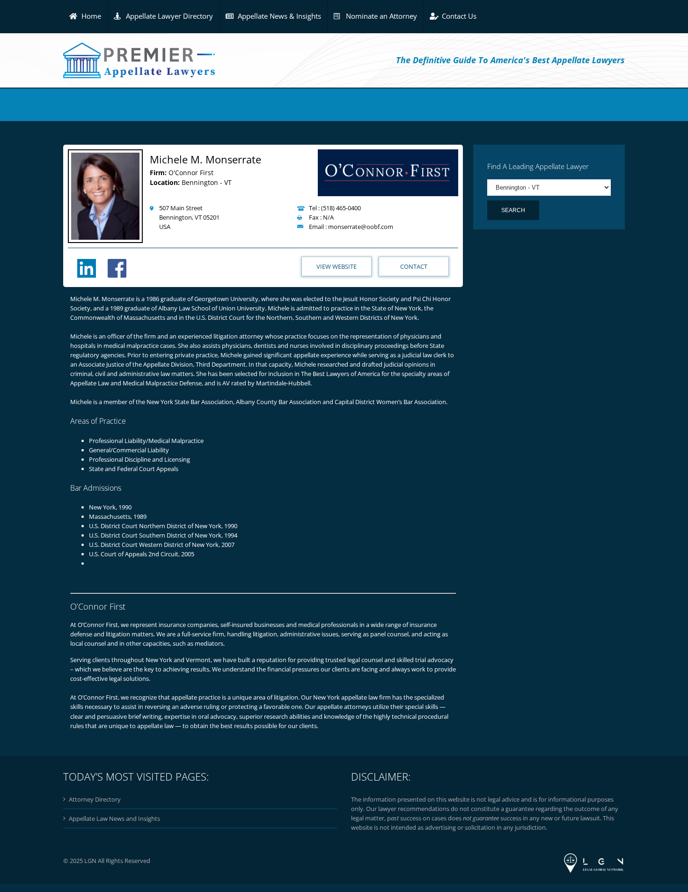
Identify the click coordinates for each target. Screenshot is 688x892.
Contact (413, 266)
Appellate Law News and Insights (114, 818)
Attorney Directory (95, 799)
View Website (336, 266)
